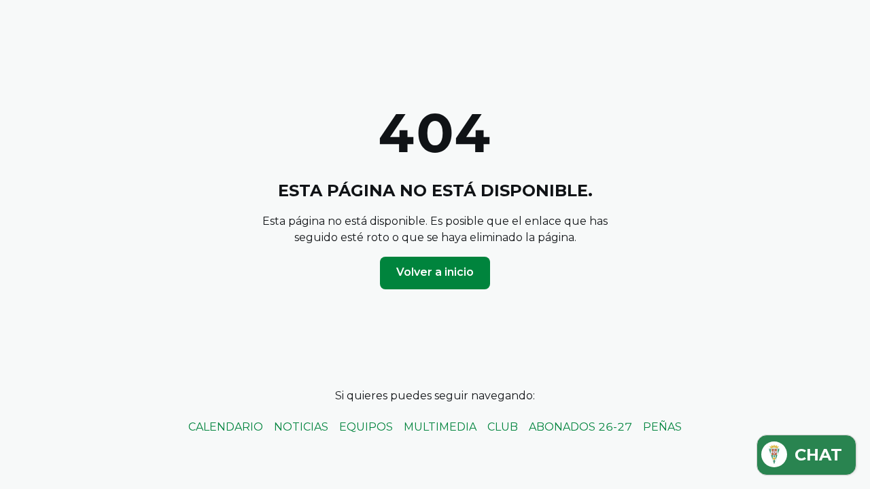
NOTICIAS (301, 426)
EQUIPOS (366, 426)
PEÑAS (662, 426)
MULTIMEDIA (440, 426)
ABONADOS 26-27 (580, 426)
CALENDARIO (225, 426)
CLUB (502, 426)
